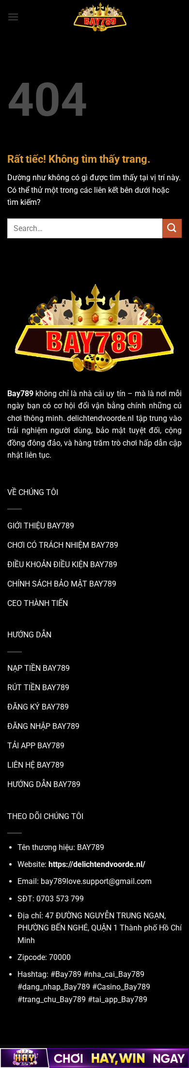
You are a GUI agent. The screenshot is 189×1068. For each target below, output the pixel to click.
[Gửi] (172, 228)
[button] (13, 17)
